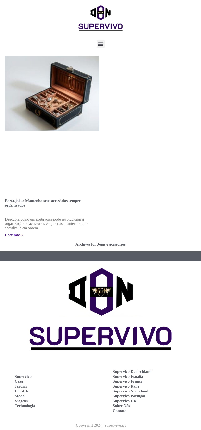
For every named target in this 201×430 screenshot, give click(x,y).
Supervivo (23, 376)
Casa (19, 381)
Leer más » (14, 235)
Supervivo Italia (126, 386)
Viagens (21, 401)
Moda (20, 396)
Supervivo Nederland (130, 391)
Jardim (21, 386)
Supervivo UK (125, 401)
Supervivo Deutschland (132, 371)
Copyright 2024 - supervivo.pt (101, 425)
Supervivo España (128, 376)
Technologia (25, 406)
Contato (119, 411)
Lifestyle (22, 391)
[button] (101, 44)
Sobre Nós (121, 406)
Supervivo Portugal (129, 396)
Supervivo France (127, 381)
